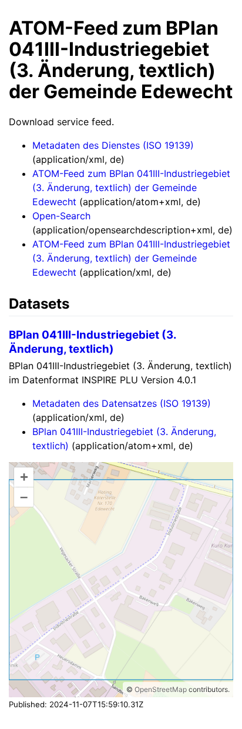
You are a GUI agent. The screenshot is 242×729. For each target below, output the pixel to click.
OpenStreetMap (161, 689)
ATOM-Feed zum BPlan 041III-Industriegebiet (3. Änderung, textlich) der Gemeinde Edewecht (131, 188)
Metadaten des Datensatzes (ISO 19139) (121, 403)
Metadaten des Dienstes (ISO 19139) (113, 145)
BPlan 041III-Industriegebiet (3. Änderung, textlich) (92, 342)
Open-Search (61, 216)
